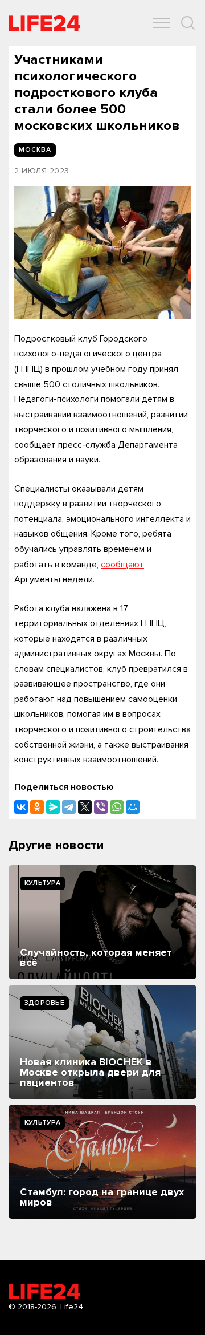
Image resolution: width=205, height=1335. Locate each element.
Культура (42, 883)
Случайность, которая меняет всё (96, 957)
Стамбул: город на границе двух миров (102, 1197)
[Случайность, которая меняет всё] (102, 922)
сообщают (122, 564)
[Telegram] (69, 807)
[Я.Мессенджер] (53, 807)
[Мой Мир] (133, 807)
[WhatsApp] (117, 807)
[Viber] (101, 807)
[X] (85, 807)
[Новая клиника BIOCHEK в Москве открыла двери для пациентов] (102, 1042)
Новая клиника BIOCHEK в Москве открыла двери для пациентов (90, 1072)
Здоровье (44, 1003)
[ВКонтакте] (21, 807)
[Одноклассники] (37, 807)
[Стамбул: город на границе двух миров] (102, 1162)
